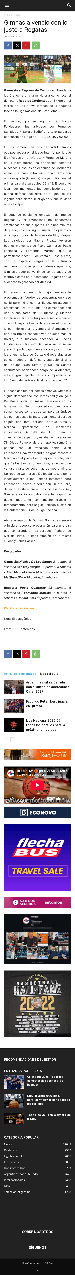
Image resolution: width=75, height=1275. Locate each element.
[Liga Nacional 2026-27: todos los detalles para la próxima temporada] (14, 725)
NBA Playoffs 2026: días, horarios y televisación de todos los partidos (48, 1099)
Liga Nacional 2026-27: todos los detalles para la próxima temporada (45, 725)
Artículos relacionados (20, 674)
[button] (6, 5)
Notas (17, 14)
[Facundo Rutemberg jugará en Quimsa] (14, 706)
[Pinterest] (26, 45)
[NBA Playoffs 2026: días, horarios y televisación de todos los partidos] (14, 1101)
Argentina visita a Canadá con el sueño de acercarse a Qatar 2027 (48, 686)
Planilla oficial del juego (20, 608)
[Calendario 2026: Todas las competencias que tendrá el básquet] (14, 1082)
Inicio (7, 14)
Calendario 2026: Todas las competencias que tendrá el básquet (45, 1080)
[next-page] (12, 739)
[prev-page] (6, 739)
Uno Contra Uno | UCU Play (37, 1263)
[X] (17, 45)
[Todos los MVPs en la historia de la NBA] (14, 1118)
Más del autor (50, 674)
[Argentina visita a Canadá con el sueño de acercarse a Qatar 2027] (14, 687)
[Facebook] (8, 45)
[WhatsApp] (36, 45)
